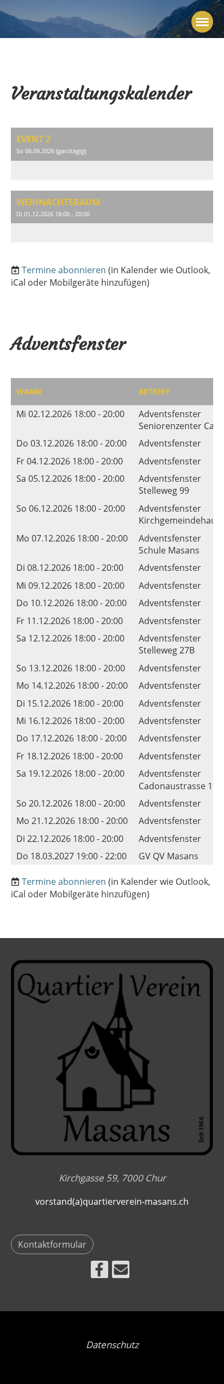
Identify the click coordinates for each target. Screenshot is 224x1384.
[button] (112, 154)
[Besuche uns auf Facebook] (99, 1271)
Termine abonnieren (64, 270)
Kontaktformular (52, 1244)
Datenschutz (112, 1344)
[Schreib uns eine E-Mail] (120, 1271)
